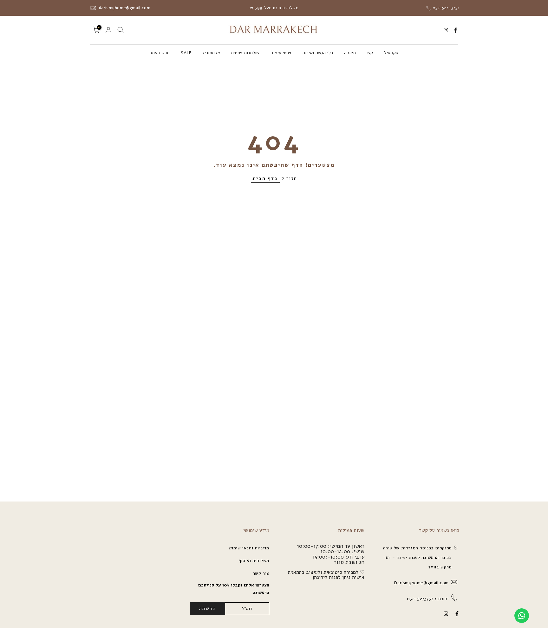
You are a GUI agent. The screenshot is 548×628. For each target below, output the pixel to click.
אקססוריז (211, 53)
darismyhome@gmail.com (123, 8)
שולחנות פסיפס (245, 53)
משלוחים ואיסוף (254, 561)
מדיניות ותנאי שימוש (249, 548)
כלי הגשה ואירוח (318, 53)
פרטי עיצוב (281, 53)
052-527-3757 (445, 8)
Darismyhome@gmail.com (421, 583)
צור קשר (261, 573)
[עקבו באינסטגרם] (446, 30)
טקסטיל (391, 53)
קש (370, 53)
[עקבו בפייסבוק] (455, 30)
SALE (186, 53)
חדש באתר (160, 53)
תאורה (350, 53)
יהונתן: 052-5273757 (427, 599)
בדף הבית (265, 178)
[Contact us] (521, 615)
